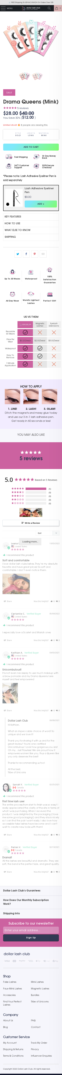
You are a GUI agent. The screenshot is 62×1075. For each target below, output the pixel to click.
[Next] (56, 38)
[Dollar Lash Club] (31, 8)
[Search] (50, 8)
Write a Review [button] (32, 522)
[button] (52, 601)
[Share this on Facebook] (26, 254)
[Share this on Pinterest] (34, 254)
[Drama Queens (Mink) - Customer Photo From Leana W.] (25, 512)
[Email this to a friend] (43, 254)
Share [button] (9, 601)
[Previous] (6, 38)
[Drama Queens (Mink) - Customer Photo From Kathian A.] (36, 512)
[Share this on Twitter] (17, 254)
